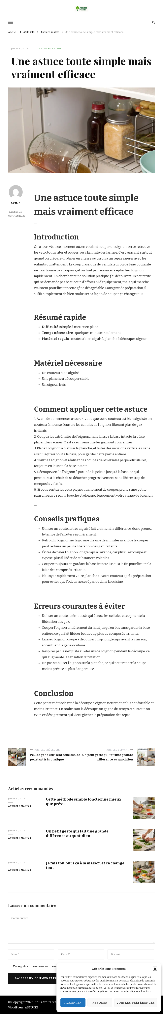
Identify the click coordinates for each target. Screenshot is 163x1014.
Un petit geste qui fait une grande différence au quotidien (77, 833)
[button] (155, 969)
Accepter (73, 1002)
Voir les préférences (135, 1002)
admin (16, 202)
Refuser (99, 1002)
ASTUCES (32, 1007)
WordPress (16, 1007)
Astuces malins (50, 48)
